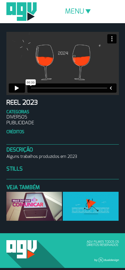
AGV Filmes (21, 11)
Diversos (16, 117)
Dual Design (106, 260)
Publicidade (20, 123)
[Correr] (91, 206)
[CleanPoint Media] (34, 206)
